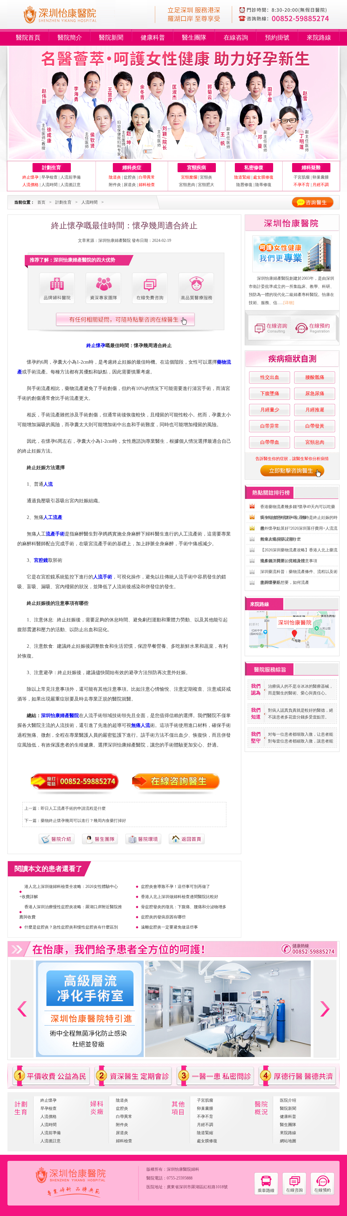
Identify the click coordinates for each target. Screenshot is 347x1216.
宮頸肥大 (206, 184)
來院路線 (319, 37)
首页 (41, 202)
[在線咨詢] (268, 327)
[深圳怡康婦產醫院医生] (103, 288)
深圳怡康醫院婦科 (183, 1169)
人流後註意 (70, 184)
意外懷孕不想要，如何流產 (284, 582)
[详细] (288, 302)
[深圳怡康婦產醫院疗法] (143, 843)
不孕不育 (205, 1116)
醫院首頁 (28, 37)
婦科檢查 (124, 1141)
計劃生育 (51, 167)
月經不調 (205, 1124)
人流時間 (49, 184)
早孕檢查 (49, 177)
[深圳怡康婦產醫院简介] (56, 288)
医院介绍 (288, 1100)
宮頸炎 (206, 177)
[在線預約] (322, 1193)
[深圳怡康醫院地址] (266, 1193)
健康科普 (153, 37)
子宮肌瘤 (302, 177)
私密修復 (253, 167)
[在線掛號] (315, 327)
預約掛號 (277, 37)
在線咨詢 (236, 37)
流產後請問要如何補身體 (282, 560)
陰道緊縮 (205, 1132)
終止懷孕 (48, 1100)
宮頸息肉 (187, 184)
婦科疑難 (311, 167)
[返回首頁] (187, 843)
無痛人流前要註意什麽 (280, 539)
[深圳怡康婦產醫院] (292, 253)
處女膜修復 (207, 1141)
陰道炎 (122, 1100)
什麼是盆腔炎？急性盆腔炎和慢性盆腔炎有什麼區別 (71, 927)
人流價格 (48, 1116)
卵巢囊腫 (320, 177)
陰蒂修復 (263, 184)
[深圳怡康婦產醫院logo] (68, 26)
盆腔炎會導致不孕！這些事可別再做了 (175, 886)
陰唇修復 (244, 184)
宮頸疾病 (196, 167)
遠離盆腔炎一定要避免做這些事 (169, 927)
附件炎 (115, 184)
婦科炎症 (131, 167)
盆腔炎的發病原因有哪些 (163, 917)
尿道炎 (130, 184)
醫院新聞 (111, 37)
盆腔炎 (130, 177)
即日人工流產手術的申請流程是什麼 (73, 808)
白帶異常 (124, 1116)
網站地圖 (288, 1141)
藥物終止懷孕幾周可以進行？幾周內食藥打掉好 (83, 820)
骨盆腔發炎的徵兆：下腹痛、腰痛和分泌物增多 (183, 906)
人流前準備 (70, 177)
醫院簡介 (70, 37)
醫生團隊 (194, 37)
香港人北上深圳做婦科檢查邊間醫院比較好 (179, 896)
